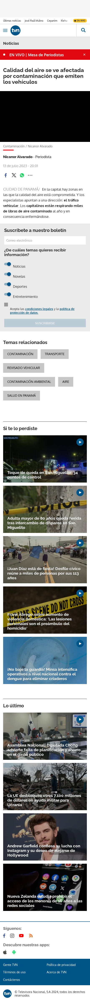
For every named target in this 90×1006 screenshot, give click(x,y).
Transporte (54, 354)
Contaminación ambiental (29, 382)
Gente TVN (10, 965)
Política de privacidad (61, 965)
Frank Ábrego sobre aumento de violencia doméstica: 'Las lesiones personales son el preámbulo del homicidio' (39, 621)
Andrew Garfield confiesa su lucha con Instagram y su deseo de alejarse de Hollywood (43, 850)
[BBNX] (7, 993)
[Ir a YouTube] (22, 935)
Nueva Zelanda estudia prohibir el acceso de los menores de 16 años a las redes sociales (44, 901)
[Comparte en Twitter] (14, 175)
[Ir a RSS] (31, 935)
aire (65, 382)
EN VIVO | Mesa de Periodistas (36, 54)
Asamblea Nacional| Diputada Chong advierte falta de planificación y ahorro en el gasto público (44, 750)
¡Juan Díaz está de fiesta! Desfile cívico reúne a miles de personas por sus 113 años (44, 573)
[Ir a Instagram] (13, 935)
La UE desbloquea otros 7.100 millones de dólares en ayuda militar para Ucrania (44, 800)
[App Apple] (5, 952)
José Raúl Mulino (34, 20)
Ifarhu (64, 20)
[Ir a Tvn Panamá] (43, 30)
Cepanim (52, 20)
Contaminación (20, 354)
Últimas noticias (12, 20)
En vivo (81, 20)
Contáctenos (11, 979)
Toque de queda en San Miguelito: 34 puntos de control (42, 474)
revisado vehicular (23, 368)
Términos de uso (14, 972)
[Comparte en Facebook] (5, 175)
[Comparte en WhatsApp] (22, 175)
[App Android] (15, 952)
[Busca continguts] (83, 30)
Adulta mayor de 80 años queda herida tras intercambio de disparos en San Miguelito (44, 523)
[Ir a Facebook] (5, 935)
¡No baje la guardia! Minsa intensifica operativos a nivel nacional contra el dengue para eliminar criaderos (42, 674)
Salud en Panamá (21, 396)
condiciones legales (39, 309)
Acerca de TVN (56, 972)
